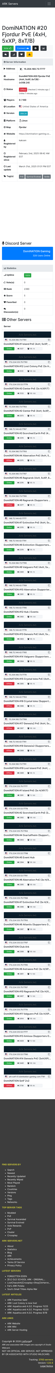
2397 (21, 929)
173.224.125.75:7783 (18, 831)
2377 (21, 505)
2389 (21, 773)
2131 (21, 371)
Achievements (14, 1259)
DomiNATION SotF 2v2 (16, 1080)
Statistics (12, 1249)
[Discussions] (6, 54)
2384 (21, 661)
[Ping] (14, 54)
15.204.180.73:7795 (17, 563)
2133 (21, 393)
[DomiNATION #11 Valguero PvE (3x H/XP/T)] (27, 1004)
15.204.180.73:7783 (17, 407)
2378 (21, 527)
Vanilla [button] (47, 177)
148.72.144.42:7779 (17, 630)
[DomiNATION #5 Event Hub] (27, 848)
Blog (9, 1252)
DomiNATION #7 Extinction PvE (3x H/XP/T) (28, 902)
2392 (21, 818)
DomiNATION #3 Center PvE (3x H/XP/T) (26, 388)
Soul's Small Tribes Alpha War (22, 1289)
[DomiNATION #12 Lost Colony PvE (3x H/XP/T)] (27, 357)
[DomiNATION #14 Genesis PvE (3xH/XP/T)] (27, 1049)
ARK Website (13, 1323)
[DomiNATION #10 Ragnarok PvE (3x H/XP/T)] (27, 982)
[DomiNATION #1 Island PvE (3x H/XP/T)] (27, 781)
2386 (21, 706)
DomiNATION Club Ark (16, 946)
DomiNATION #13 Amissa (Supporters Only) (29, 1036)
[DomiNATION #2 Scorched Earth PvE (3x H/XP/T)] (27, 803)
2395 (21, 885)
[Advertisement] (27, 17)
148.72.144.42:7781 (17, 742)
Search (10, 1169)
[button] (21, 69)
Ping (9, 1195)
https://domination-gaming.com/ (35, 133)
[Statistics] (43, 48)
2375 (21, 460)
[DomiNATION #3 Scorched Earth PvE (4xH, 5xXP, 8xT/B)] (27, 424)
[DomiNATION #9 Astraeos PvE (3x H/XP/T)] (27, 960)
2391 (21, 795)
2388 (21, 751)
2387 (21, 728)
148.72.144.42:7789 (17, 585)
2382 (21, 617)
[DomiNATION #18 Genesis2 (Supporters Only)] (27, 736)
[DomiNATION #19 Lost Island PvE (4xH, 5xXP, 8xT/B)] (27, 759)
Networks (12, 1202)
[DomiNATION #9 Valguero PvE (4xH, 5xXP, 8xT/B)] (27, 558)
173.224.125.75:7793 (18, 920)
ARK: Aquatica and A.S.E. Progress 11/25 (27, 1306)
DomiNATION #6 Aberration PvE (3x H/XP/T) (29, 879)
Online (9, 349)
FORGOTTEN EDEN (17, 1276)
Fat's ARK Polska (15, 1286)
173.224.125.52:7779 (18, 384)
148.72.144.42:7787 (17, 429)
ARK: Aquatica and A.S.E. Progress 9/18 (27, 1312)
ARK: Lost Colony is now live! (22, 1303)
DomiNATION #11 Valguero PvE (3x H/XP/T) (28, 1013)
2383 (21, 639)
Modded (11, 1212)
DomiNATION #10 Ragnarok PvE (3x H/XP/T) (29, 991)
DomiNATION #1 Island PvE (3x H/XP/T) (26, 790)
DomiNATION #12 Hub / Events (21, 611)
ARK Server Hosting (17, 1330)
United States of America (35, 106)
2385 (21, 684)
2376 (21, 483)
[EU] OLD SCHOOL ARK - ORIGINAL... (26, 1279)
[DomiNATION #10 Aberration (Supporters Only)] (27, 580)
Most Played (13, 1182)
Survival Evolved (15, 1222)
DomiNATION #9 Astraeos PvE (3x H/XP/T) (28, 969)
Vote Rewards (14, 1225)
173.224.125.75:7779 (18, 1009)
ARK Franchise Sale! (17, 1299)
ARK (9, 1255)
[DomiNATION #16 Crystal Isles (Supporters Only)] (27, 692)
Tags (9, 1198)
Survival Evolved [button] (34, 177)
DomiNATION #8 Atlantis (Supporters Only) (28, 924)
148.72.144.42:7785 (17, 652)
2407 (21, 996)
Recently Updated (16, 1176)
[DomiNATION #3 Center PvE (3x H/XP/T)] (27, 379)
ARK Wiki (11, 1326)
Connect (21, 48)
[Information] (35, 48)
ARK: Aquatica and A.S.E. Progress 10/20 (27, 1309)
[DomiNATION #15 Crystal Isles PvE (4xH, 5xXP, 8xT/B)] (27, 669)
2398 (21, 952)
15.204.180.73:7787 (17, 474)
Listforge (26, 1341)
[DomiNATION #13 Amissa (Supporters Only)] (27, 1027)
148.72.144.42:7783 (17, 697)
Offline (23, 89)
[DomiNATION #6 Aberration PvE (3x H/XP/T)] (27, 870)
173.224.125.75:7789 (18, 898)
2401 (21, 974)
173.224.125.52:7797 (18, 942)
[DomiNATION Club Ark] (27, 937)
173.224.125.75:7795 (18, 965)
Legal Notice (46, 1366)
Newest (11, 1173)
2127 (21, 349)
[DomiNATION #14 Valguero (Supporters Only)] (27, 647)
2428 (21, 1041)
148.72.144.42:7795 (17, 608)
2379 (21, 550)
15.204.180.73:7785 (17, 496)
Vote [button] (6, 48)
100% (27, 275)
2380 (21, 572)
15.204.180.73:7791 (17, 764)
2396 (21, 907)
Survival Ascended (16, 1219)
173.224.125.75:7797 (18, 987)
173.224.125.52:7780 (18, 1054)
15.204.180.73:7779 (17, 675)
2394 (21, 862)
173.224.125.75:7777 (18, 786)
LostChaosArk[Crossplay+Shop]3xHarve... (28, 1282)
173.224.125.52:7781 (18, 875)
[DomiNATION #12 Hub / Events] (27, 603)
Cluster (11, 1232)
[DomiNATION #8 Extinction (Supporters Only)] (27, 536)
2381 (21, 594)
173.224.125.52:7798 (18, 853)
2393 (21, 840)
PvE (9, 1216)
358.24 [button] (23, 113)
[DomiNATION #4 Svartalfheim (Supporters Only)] (27, 826)
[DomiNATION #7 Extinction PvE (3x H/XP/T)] (27, 893)
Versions (11, 1192)
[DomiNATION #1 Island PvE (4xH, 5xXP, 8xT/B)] (27, 335)
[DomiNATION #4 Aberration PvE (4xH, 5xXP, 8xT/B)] (27, 446)
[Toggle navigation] (49, 3)
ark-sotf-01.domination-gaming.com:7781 (26, 1076)
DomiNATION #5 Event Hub (19, 857)
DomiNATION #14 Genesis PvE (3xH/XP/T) (28, 1058)
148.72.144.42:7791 (17, 541)
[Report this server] (29, 54)
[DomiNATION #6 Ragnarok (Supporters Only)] (27, 491)
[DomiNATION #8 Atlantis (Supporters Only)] (27, 915)
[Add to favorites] (21, 54)
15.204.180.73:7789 (17, 719)
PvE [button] (21, 177)
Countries (12, 1189)
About (10, 1246)
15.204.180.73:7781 (17, 340)
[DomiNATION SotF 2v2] (27, 1071)
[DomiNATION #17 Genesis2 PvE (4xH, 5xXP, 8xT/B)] (27, 714)
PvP (9, 1229)
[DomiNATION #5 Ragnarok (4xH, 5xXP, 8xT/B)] (27, 469)
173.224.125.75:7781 (18, 362)
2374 (21, 438)
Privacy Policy (14, 1265)
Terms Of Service (16, 1262)
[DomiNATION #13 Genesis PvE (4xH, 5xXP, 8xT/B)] (27, 625)
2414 (21, 1019)
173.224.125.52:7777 (18, 1032)
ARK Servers (10, 3)
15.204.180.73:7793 (17, 451)
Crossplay (12, 1235)
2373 (21, 416)
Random (11, 1186)
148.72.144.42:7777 (17, 518)
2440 (21, 1063)
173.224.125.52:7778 (18, 808)
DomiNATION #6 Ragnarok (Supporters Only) (29, 500)
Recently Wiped (15, 1179)
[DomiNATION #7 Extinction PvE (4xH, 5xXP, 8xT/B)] (27, 513)
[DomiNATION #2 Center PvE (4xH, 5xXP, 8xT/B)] (27, 402)
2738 (21, 1086)
